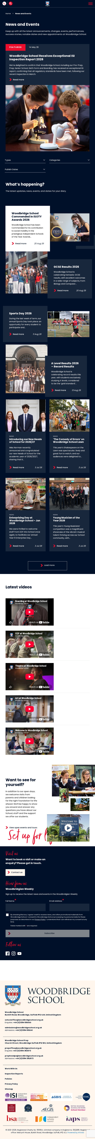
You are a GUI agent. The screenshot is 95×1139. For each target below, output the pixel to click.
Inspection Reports (14, 1074)
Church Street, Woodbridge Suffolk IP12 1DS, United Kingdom (33, 1043)
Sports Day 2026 (20, 313)
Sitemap (9, 1089)
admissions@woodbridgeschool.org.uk (23, 1028)
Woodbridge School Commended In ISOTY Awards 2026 (27, 216)
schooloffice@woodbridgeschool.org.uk (24, 1020)
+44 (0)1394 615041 (24, 1030)
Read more (18, 80)
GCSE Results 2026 (66, 267)
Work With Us (11, 1069)
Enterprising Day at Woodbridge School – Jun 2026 (24, 521)
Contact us (17, 873)
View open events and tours (23, 828)
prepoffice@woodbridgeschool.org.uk (23, 1048)
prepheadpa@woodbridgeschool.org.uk (24, 1056)
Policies (8, 1079)
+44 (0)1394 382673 (22, 1051)
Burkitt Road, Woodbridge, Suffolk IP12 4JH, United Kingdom (33, 1015)
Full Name (10, 901)
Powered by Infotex (76, 1133)
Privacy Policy (40, 919)
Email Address (55, 901)
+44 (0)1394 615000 (22, 1023)
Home (8, 14)
